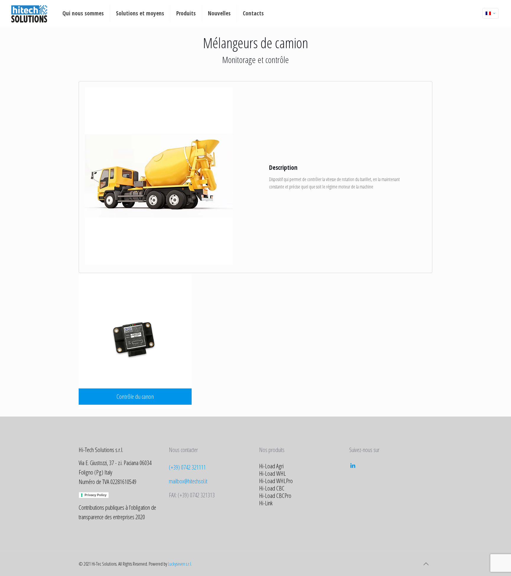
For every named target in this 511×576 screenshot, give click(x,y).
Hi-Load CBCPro (275, 495)
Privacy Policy (95, 495)
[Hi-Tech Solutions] (29, 13)
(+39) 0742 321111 (187, 467)
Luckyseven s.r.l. (180, 564)
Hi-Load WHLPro (276, 481)
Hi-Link (266, 503)
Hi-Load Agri (271, 466)
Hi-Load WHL (272, 473)
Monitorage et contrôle (255, 60)
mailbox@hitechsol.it (188, 481)
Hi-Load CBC (271, 488)
